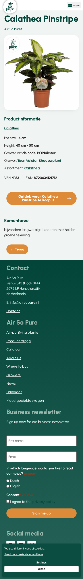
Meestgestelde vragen (25, 400)
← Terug (17, 249)
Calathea (32, 168)
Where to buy (17, 366)
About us (13, 358)
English (15, 486)
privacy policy (44, 502)
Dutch (14, 480)
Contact (13, 311)
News (11, 383)
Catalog (13, 349)
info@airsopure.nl (24, 302)
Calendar (14, 392)
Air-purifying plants (22, 332)
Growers (13, 375)
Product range (18, 341)
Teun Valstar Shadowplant (39, 160)
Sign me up (41, 513)
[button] (74, 5)
